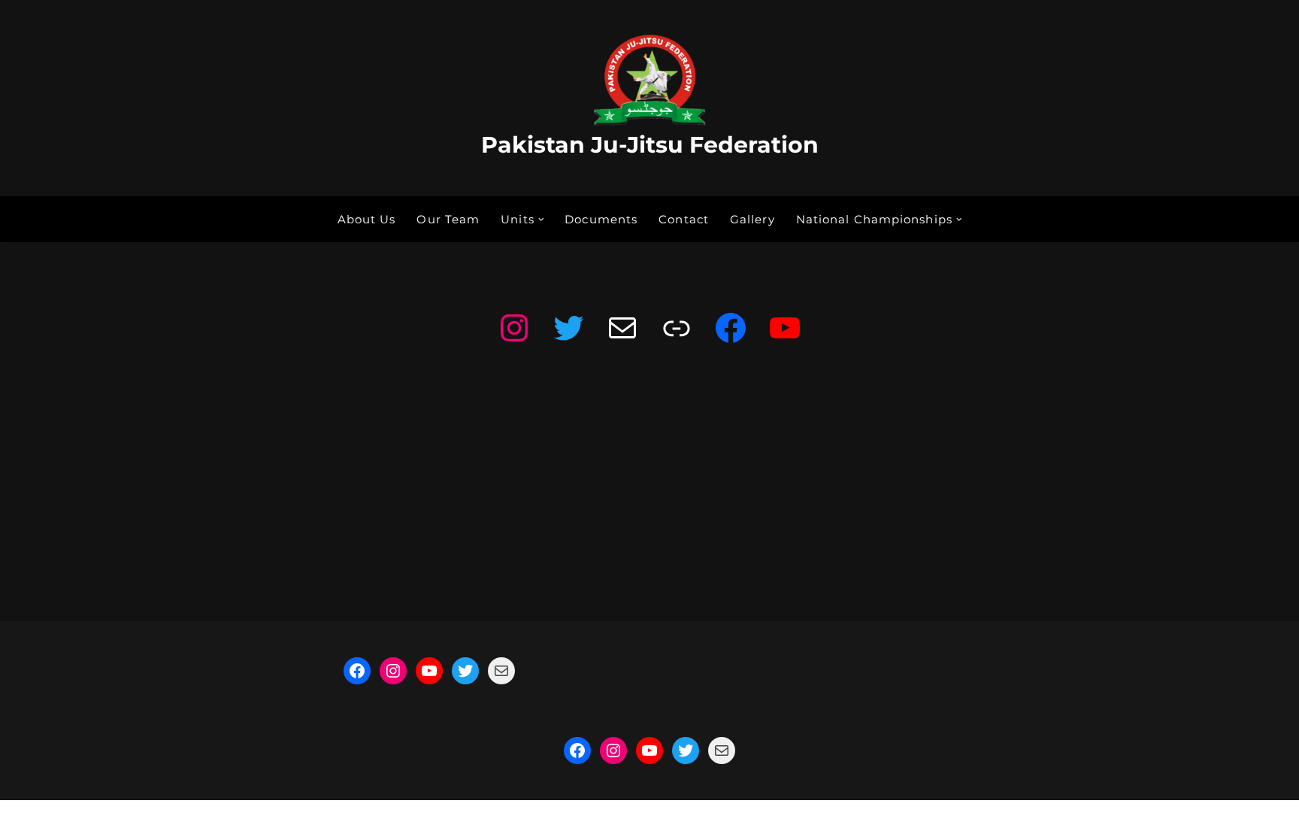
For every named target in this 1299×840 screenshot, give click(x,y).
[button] (541, 220)
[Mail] (622, 328)
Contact (684, 219)
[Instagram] (514, 328)
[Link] (677, 328)
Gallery (752, 219)
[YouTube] (785, 328)
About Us (367, 219)
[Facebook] (731, 328)
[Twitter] (568, 328)
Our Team (448, 219)
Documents (601, 219)
